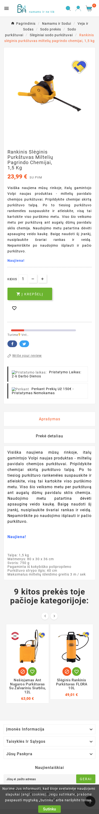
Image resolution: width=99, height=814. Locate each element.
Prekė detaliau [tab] (49, 436)
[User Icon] (78, 8)
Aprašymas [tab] (49, 419)
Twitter (24, 343)
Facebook (12, 343)
